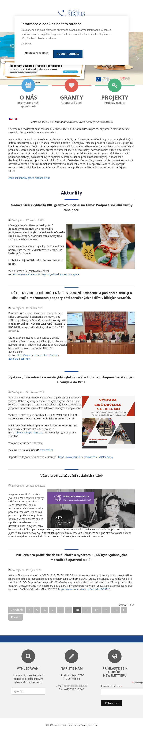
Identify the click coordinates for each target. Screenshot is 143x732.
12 (96, 610)
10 (77, 610)
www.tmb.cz (46, 450)
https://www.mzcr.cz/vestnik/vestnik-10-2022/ (84, 589)
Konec (15, 617)
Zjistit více (26, 43)
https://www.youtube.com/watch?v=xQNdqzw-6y (85, 457)
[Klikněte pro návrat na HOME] (71, 12)
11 (86, 610)
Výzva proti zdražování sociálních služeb (71, 475)
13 (106, 610)
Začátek (17, 610)
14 (115, 610)
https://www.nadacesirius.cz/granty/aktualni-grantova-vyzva (45, 274)
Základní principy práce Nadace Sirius (29, 177)
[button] (5, 58)
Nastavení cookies (36, 53)
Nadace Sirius (61, 725)
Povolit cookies (68, 53)
